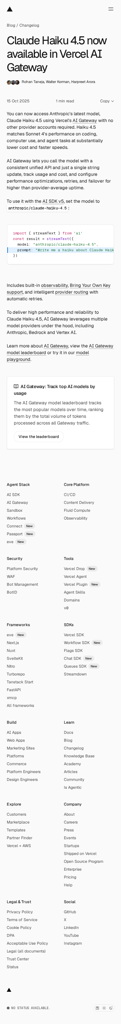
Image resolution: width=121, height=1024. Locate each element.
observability (54, 285)
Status (12, 966)
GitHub (70, 911)
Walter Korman (58, 81)
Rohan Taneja (33, 81)
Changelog (29, 25)
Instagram (73, 943)
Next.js (13, 642)
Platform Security (22, 568)
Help (68, 884)
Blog (11, 25)
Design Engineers (22, 779)
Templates (16, 829)
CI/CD (69, 494)
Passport (20, 533)
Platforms (15, 755)
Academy (72, 763)
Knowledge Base (79, 755)
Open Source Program (83, 861)
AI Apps (14, 732)
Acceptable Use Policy (27, 943)
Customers (16, 814)
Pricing (70, 877)
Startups (71, 845)
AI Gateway (85, 120)
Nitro (11, 666)
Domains (72, 600)
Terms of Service (22, 919)
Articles (70, 771)
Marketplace (18, 822)
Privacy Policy (20, 911)
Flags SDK (73, 650)
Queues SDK (80, 666)
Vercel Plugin (81, 584)
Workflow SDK (82, 642)
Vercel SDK (74, 634)
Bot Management (22, 584)
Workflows (16, 518)
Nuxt (11, 650)
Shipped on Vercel (80, 853)
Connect (20, 526)
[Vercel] (10, 9)
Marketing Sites (21, 748)
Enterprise (73, 869)
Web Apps (16, 740)
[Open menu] (111, 9)
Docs (68, 732)
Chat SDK (78, 658)
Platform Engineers (24, 771)
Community (74, 779)
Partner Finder (19, 837)
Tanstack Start (20, 681)
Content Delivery (79, 502)
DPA (10, 935)
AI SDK (13, 494)
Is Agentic (73, 787)
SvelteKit (15, 658)
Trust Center (18, 958)
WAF (11, 576)
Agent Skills (74, 592)
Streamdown (75, 674)
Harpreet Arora (83, 81)
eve (15, 541)
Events (70, 837)
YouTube (71, 935)
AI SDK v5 (53, 201)
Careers (71, 822)
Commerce (16, 763)
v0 (66, 607)
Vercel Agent (75, 576)
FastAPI (14, 689)
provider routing (71, 292)
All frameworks (20, 705)
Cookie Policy (19, 927)
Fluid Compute (77, 510)
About (69, 814)
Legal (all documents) (26, 951)
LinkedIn (71, 927)
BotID (12, 592)
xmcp (12, 697)
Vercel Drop (79, 568)
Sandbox (15, 510)
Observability (76, 518)
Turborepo (16, 674)
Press (69, 829)
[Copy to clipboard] (104, 233)
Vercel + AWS (19, 845)
